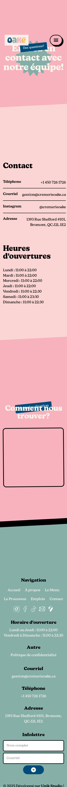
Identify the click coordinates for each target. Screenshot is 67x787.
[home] (16, 40)
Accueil (14, 590)
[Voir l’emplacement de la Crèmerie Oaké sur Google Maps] (51, 609)
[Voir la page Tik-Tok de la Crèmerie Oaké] (33, 609)
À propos (32, 590)
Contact (56, 599)
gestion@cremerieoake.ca (33, 676)
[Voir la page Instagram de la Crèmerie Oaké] (16, 609)
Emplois (38, 599)
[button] (56, 40)
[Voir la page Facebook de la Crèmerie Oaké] (25, 609)
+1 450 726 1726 (33, 696)
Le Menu (52, 590)
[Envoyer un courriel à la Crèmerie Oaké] (42, 609)
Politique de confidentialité (33, 655)
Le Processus (15, 599)
